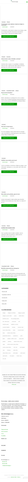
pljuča (4, 338)
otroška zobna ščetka (11, 332)
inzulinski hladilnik (6, 327)
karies (14, 330)
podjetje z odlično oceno (12, 338)
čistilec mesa (19, 355)
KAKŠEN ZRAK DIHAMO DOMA (8, 227)
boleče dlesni (21, 315)
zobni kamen (22, 353)
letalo (4, 332)
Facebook (2, 443)
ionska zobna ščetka (6, 330)
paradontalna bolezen (7, 335)
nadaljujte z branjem (8, 36)
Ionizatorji (3, 22)
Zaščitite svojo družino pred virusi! (9, 160)
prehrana (9, 341)
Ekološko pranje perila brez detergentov (10, 268)
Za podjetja (3, 435)
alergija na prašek (21, 312)
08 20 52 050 (4, 463)
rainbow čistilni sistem (18, 341)
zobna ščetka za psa (7, 353)
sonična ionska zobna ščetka (12, 344)
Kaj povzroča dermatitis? (6, 92)
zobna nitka (15, 350)
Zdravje (8, 22)
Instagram (8, 443)
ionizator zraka (20, 327)
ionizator (13, 327)
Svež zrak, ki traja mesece (7, 126)
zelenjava (9, 350)
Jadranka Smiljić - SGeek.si (16, 477)
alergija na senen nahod (7, 315)
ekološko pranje (6, 324)
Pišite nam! (14, 384)
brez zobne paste (6, 321)
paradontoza (15, 335)
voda (3, 350)
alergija (4, 312)
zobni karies (5, 355)
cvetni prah (14, 321)
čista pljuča (12, 355)
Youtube (6, 443)
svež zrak (15, 347)
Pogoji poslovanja (4, 429)
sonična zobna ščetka (7, 347)
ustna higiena (22, 347)
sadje (4, 344)
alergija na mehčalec (12, 312)
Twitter (4, 443)
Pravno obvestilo (4, 431)
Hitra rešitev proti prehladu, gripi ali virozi (10, 194)
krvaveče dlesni (21, 330)
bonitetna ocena (6, 318)
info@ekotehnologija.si (6, 465)
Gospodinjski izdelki (10, 90)
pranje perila (21, 338)
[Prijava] (17, 480)
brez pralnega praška (15, 318)
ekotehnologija (5, 26)
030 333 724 (4, 461)
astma (15, 315)
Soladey (3, 300)
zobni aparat (15, 353)
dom (19, 321)
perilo (21, 335)
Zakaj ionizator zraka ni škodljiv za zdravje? (11, 58)
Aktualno (3, 56)
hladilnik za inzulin (14, 324)
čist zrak (4, 358)
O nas (2, 433)
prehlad (4, 341)
